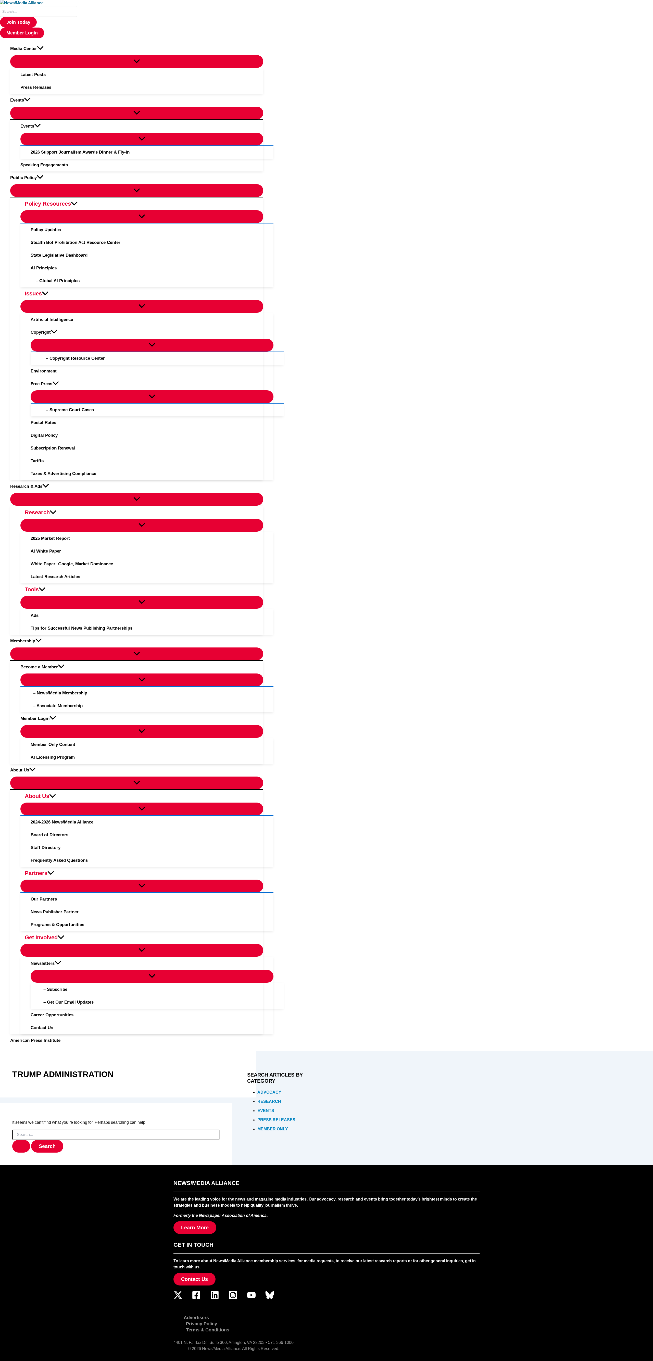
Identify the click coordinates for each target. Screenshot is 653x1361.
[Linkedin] (214, 1298)
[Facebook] (196, 1298)
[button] (18, 22)
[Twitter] (177, 1298)
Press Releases (276, 1120)
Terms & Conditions (207, 1329)
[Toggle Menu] (136, 61)
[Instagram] (233, 1298)
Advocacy (269, 1092)
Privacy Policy (201, 1323)
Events (265, 1110)
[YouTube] (251, 1298)
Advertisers (196, 1317)
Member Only (272, 1129)
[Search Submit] (21, 1146)
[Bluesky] (269, 1298)
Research (269, 1101)
